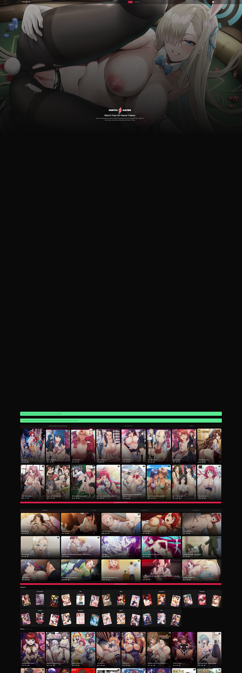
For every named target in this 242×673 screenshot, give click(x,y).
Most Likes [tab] (94, 510)
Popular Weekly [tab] (144, 510)
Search (130, 2)
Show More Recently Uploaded (121, 502)
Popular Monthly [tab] (195, 510)
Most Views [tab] (45, 510)
